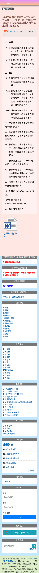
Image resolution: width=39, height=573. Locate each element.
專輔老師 (8, 426)
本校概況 (6, 310)
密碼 (4, 503)
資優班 (7, 375)
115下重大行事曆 (11, 391)
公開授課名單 (9, 399)
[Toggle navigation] (8, 3)
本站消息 (8, 9)
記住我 (7, 513)
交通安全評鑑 (10, 463)
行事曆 (5, 308)
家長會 (5, 336)
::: (2, 6)
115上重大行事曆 (11, 389)
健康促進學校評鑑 (12, 458)
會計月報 (8, 404)
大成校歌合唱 (8, 323)
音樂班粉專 (8, 370)
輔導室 (7, 360)
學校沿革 (6, 326)
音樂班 (7, 367)
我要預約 (6, 481)
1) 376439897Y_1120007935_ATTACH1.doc (10, 234)
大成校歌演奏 (8, 321)
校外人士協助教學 (11, 415)
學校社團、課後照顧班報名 (13, 297)
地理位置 (6, 313)
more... (32, 471)
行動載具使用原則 (11, 412)
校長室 (7, 349)
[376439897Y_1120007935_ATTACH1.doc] (10, 224)
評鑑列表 (8, 444)
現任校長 (6, 315)
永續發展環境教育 (12, 454)
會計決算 (8, 410)
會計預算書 (8, 407)
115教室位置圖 (8, 318)
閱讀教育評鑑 (10, 449)
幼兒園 (7, 365)
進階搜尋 (32, 549)
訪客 (9, 31)
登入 (19, 517)
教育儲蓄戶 (7, 331)
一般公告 (15, 31)
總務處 (7, 357)
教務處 (7, 352)
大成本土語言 (10, 467)
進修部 (7, 378)
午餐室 (7, 362)
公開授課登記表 (10, 397)
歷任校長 (6, 329)
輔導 (5, 31)
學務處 (7, 354)
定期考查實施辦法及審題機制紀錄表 (18, 402)
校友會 (5, 334)
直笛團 (7, 428)
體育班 (7, 373)
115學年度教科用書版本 (13, 394)
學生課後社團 (9, 434)
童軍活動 (8, 431)
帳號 (4, 493)
